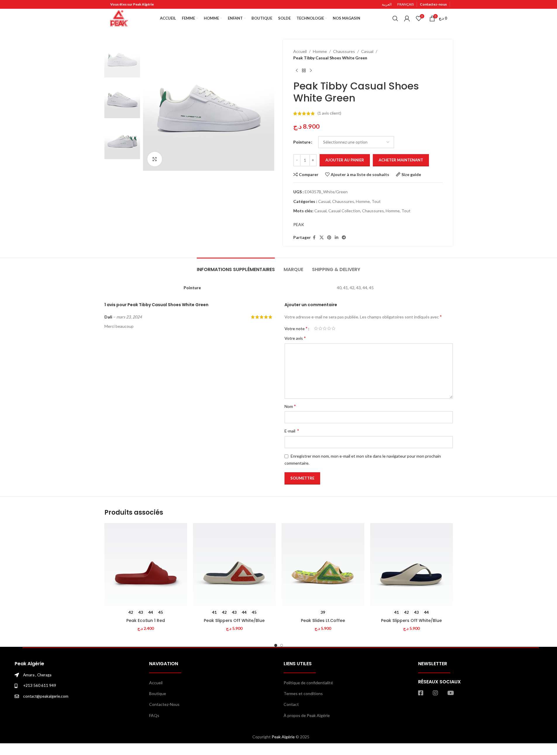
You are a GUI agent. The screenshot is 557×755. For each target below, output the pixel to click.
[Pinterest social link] (329, 238)
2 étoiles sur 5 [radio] (320, 328)
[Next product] (310, 70)
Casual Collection (344, 210)
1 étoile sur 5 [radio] (316, 328)
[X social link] (321, 238)
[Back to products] (303, 70)
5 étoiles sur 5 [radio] (333, 328)
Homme (320, 51)
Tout (376, 201)
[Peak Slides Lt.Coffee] (323, 564)
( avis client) (329, 113)
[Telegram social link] (344, 238)
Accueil (300, 51)
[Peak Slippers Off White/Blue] (234, 564)
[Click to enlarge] (154, 159)
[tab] (236, 266)
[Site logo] (119, 17)
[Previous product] (296, 70)
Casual (367, 51)
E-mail (291, 430)
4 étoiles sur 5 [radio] (329, 328)
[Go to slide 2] (281, 645)
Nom (290, 406)
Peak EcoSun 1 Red (145, 620)
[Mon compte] (407, 18)
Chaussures (344, 51)
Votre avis (295, 338)
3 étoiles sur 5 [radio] (325, 328)
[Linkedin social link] (336, 238)
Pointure (302, 141)
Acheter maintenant (401, 160)
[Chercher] (395, 18)
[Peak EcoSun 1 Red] (145, 564)
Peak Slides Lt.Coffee (323, 620)
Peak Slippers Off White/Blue (234, 620)
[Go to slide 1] (275, 645)
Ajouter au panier (344, 160)
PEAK (298, 224)
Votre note (296, 328)
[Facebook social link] (314, 238)
